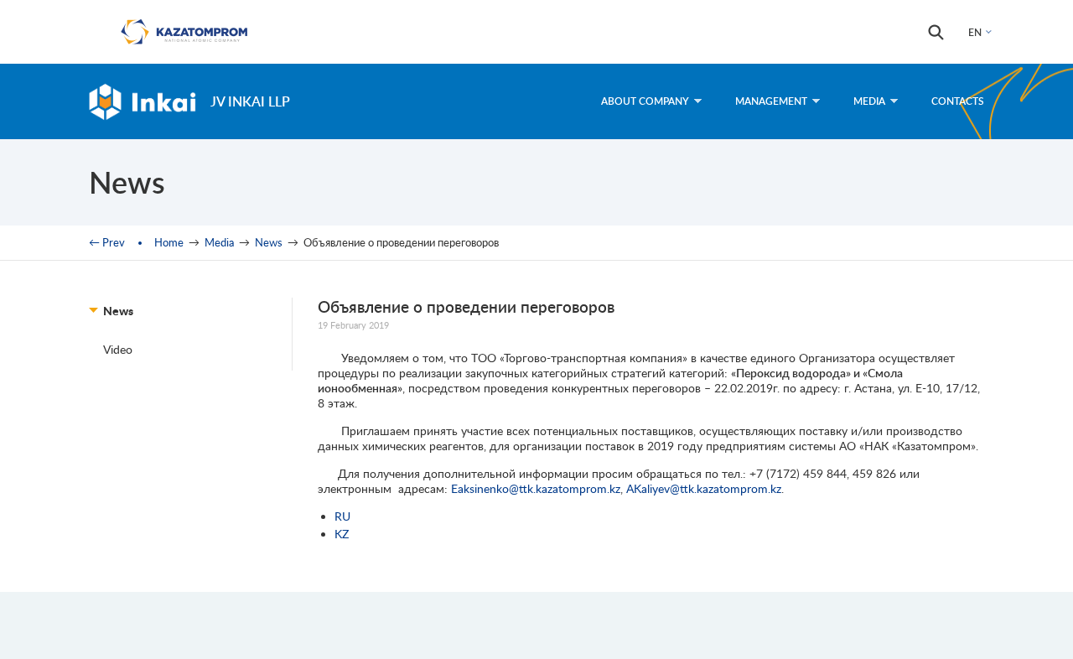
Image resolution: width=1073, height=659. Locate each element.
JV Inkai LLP (250, 101)
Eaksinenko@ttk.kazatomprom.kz (535, 488)
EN (975, 32)
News (269, 242)
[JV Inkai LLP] (142, 101)
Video (117, 349)
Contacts (957, 101)
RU (342, 516)
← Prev (107, 242)
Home (169, 242)
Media (869, 101)
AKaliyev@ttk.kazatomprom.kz (703, 488)
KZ (341, 534)
